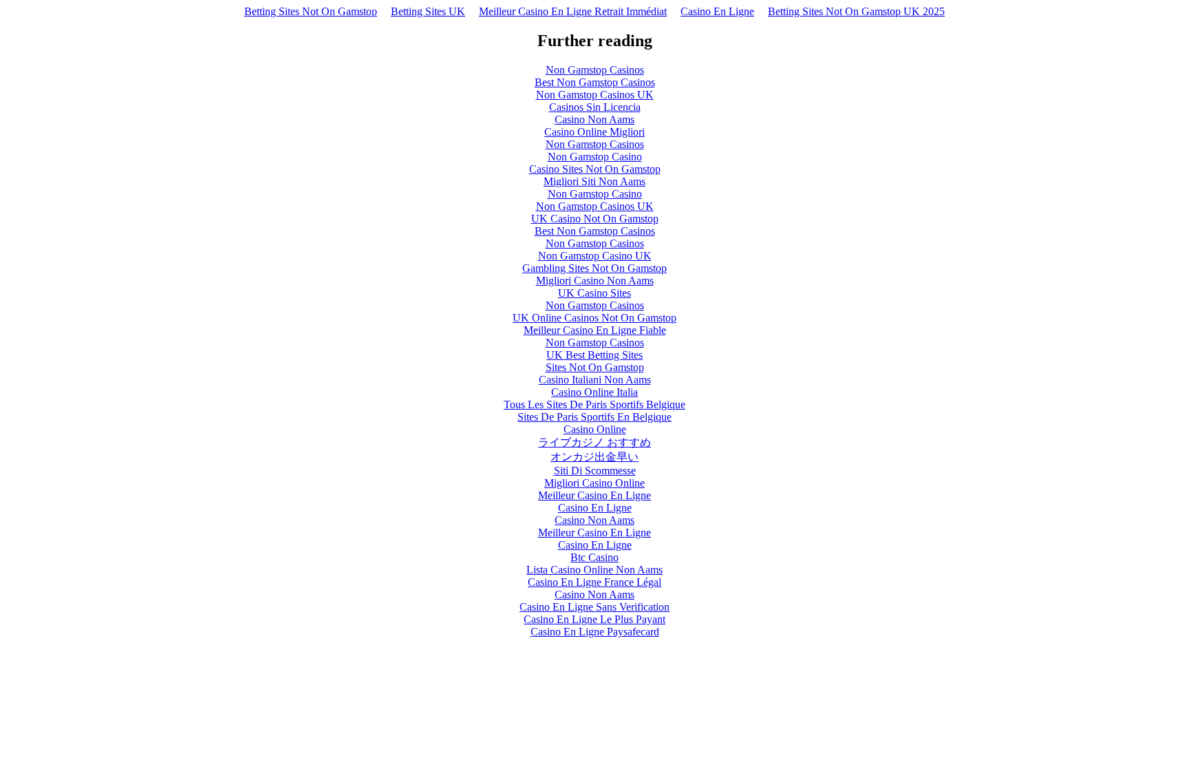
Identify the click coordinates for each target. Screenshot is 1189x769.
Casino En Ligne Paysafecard (595, 632)
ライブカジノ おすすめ (594, 442)
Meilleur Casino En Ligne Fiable (595, 330)
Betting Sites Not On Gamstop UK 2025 (856, 11)
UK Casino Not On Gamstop (594, 218)
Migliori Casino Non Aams (595, 280)
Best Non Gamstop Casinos (595, 82)
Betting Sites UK (428, 11)
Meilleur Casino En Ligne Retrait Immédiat (573, 11)
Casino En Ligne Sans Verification (594, 607)
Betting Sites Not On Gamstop (310, 11)
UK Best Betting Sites (594, 355)
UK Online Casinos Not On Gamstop (594, 318)
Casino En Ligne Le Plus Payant (594, 619)
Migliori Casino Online (594, 483)
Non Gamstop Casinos (595, 70)
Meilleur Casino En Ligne (594, 495)
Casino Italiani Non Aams (595, 380)
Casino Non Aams (594, 119)
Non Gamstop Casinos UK (595, 95)
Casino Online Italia (594, 392)
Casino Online (595, 429)
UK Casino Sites (594, 293)
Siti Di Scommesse (595, 470)
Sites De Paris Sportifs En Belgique (594, 417)
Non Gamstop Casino (595, 156)
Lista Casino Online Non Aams (594, 570)
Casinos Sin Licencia (595, 107)
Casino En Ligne (717, 11)
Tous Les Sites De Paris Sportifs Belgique (594, 404)
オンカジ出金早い (594, 457)
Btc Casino (594, 557)
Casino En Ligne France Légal (594, 582)
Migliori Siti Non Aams (594, 181)
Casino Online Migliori (594, 132)
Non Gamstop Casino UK (595, 256)
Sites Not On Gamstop (595, 367)
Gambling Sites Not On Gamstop (594, 268)
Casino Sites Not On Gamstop (595, 169)
